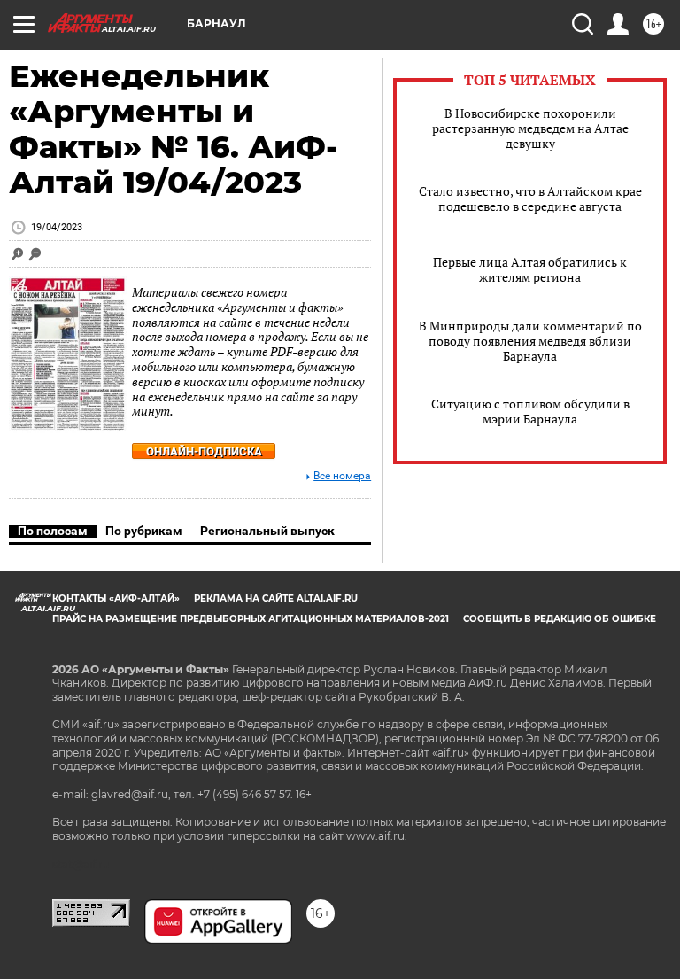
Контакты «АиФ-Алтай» (116, 598)
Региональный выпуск (267, 531)
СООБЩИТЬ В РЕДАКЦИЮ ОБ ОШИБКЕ (559, 619)
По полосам (53, 531)
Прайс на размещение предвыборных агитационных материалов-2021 (250, 619)
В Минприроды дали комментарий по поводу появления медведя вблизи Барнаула (530, 340)
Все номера (342, 476)
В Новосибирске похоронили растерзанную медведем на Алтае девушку (530, 128)
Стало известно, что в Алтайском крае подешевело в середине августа (530, 198)
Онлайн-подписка (204, 451)
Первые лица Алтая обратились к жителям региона (530, 269)
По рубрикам (143, 531)
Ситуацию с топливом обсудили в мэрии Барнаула (530, 411)
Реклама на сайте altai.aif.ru (276, 598)
